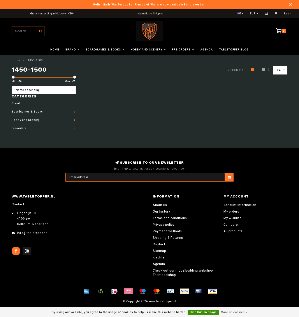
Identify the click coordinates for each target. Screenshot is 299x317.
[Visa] (212, 291)
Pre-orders (181, 49)
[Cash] (100, 291)
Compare (230, 224)
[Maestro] (142, 291)
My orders (231, 211)
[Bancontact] (170, 291)
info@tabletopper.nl (33, 233)
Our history (161, 211)
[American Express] (86, 291)
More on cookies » (234, 312)
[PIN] (198, 291)
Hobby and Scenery (146, 49)
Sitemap (159, 251)
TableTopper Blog (234, 49)
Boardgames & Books (103, 49)
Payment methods (167, 231)
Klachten (160, 257)
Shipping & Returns (168, 237)
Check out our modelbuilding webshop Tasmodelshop (183, 273)
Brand (70, 49)
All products (233, 231)
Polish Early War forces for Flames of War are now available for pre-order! (149, 4)
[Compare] (266, 13)
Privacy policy (163, 224)
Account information (239, 205)
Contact (159, 244)
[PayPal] (184, 291)
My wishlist (232, 218)
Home (54, 49)
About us (160, 205)
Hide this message (203, 312)
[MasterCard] (156, 291)
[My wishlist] (276, 13)
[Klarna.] (128, 291)
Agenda (206, 49)
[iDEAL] (114, 291)
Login (288, 13)
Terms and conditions (170, 218)
